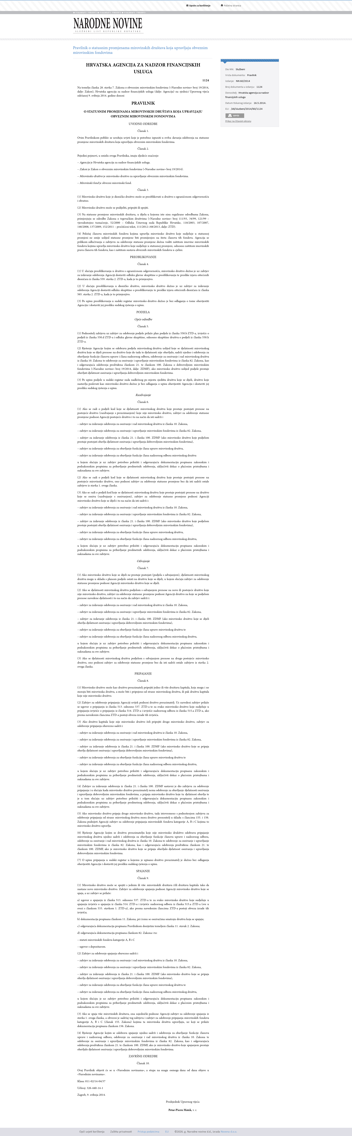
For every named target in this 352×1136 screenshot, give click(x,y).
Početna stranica (232, 5)
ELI (167, 1131)
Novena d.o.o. (229, 1131)
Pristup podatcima (148, 1131)
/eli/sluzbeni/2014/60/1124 (247, 109)
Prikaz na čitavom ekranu (238, 121)
